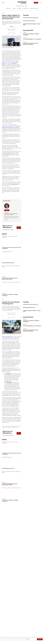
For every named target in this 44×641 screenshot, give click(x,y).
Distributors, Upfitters (34, 8)
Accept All (39, 639)
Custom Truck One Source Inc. (7, 336)
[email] (14, 33)
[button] (2, 2)
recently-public (7, 153)
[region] (22, 639)
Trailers (14, 8)
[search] (4, 2)
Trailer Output (8, 8)
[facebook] (8, 33)
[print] (20, 33)
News (3, 299)
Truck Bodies (19, 8)
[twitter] (11, 33)
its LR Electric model (13, 184)
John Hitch (11, 26)
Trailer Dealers (25, 8)
